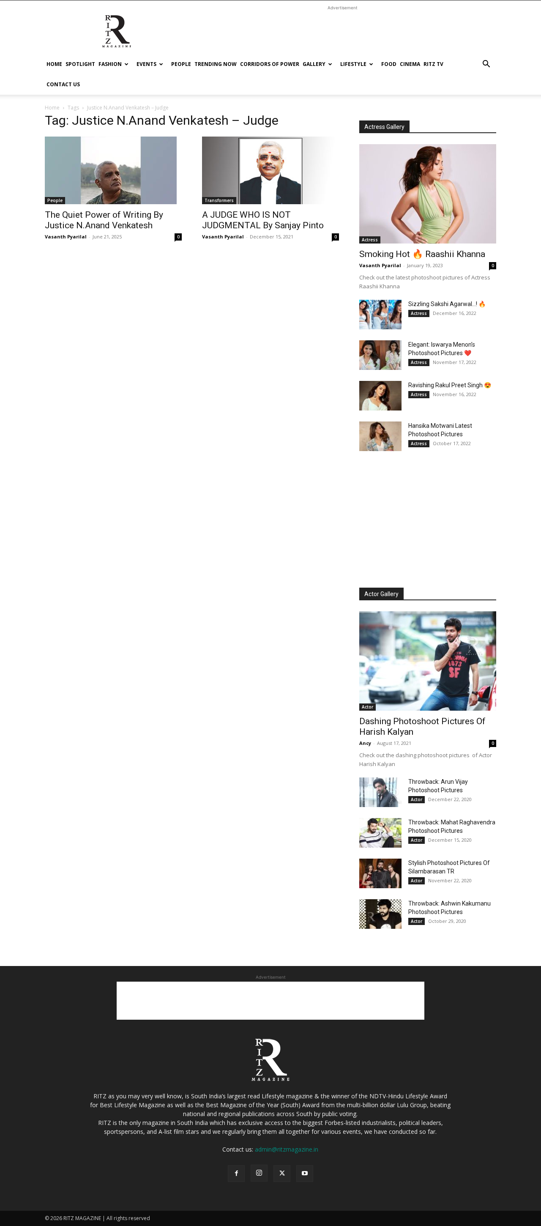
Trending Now (215, 64)
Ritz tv (433, 64)
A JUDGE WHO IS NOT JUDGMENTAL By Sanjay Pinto (263, 220)
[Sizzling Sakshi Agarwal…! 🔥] (380, 314)
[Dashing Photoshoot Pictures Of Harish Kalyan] (427, 661)
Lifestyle (353, 64)
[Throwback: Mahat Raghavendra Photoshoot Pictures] (380, 833)
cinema (410, 64)
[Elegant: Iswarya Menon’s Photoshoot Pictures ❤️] (380, 355)
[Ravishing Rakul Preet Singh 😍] (380, 395)
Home (54, 64)
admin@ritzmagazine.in (286, 1149)
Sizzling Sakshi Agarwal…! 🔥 (447, 304)
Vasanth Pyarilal (66, 236)
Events (146, 64)
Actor (367, 707)
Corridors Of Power (269, 64)
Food (388, 64)
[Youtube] (304, 1173)
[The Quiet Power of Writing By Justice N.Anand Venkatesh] (113, 170)
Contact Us (63, 84)
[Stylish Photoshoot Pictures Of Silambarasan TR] (380, 873)
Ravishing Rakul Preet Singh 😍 (449, 385)
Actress (370, 240)
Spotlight (80, 64)
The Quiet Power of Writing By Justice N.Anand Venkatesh (104, 220)
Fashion (110, 64)
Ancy (365, 743)
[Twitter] (281, 1173)
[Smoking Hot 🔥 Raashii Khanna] (427, 194)
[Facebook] (236, 1173)
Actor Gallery (381, 594)
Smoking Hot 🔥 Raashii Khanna (422, 254)
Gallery (314, 64)
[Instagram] (259, 1173)
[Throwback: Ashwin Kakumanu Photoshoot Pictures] (380, 914)
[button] (486, 65)
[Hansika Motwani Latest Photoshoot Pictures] (380, 436)
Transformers (219, 200)
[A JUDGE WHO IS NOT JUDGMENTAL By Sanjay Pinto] (270, 170)
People (181, 64)
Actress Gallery (384, 126)
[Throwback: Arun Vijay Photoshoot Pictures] (380, 792)
